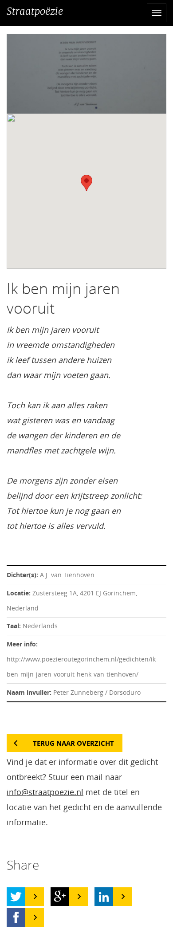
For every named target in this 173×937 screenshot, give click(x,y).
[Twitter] (16, 896)
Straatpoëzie (35, 11)
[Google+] (60, 896)
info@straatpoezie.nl (45, 792)
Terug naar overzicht (73, 743)
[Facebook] (16, 917)
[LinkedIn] (103, 896)
